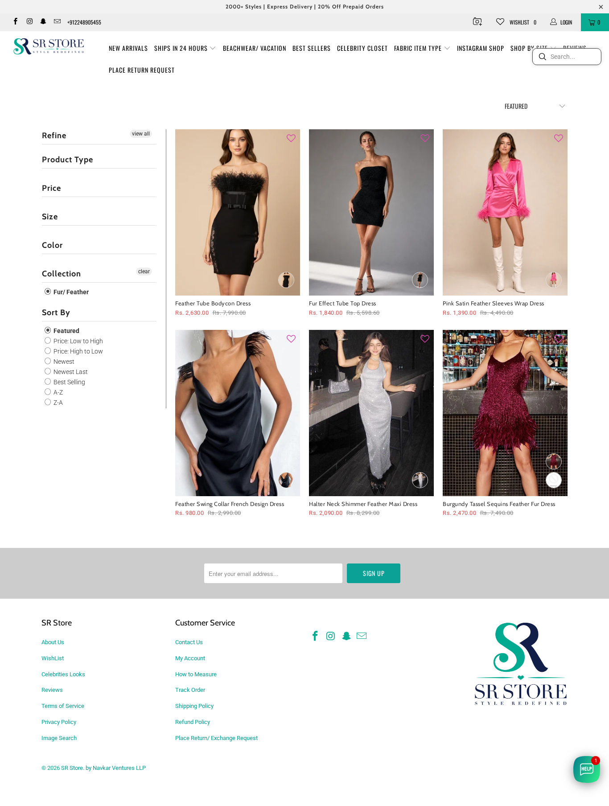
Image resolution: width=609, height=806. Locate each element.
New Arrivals (128, 48)
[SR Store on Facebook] (15, 22)
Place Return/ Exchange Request (216, 738)
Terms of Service (62, 706)
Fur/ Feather (70, 292)
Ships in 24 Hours (182, 48)
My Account (190, 658)
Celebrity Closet (362, 48)
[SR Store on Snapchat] (43, 22)
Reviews (52, 690)
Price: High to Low (77, 351)
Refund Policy (192, 722)
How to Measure (196, 674)
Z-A (57, 402)
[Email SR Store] (57, 22)
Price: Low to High (77, 341)
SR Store (72, 768)
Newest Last (70, 371)
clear (144, 271)
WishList (52, 658)
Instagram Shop (480, 48)
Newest (63, 361)
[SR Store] (49, 46)
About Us (52, 642)
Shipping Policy (194, 706)
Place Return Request (142, 69)
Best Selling (68, 382)
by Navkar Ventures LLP (116, 768)
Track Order (190, 690)
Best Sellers (311, 48)
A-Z (57, 392)
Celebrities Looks (63, 674)
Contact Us (189, 642)
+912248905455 (84, 22)
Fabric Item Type (419, 48)
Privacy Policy (58, 722)
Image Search (59, 738)
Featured (65, 330)
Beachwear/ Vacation (254, 48)
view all (141, 134)
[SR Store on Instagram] (29, 22)
